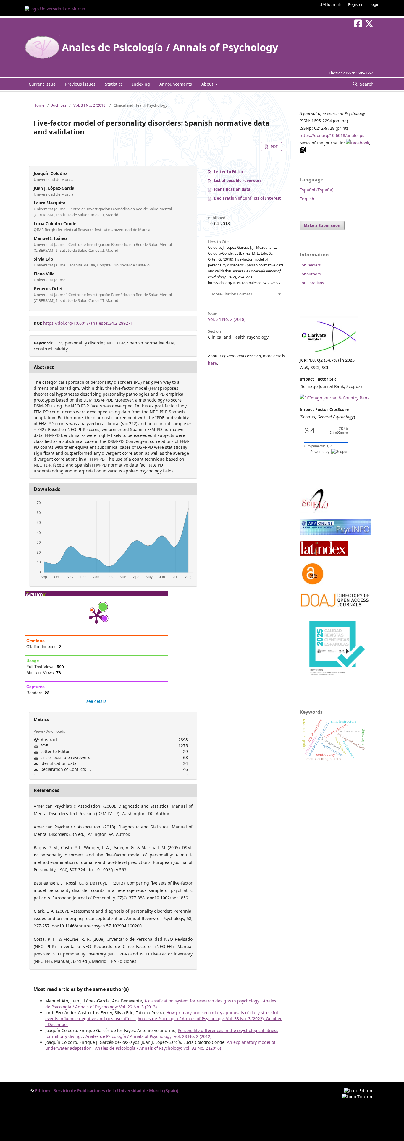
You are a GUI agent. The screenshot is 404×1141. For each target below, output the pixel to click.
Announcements (175, 84)
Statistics (114, 84)
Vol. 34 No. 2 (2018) (89, 105)
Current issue (42, 84)
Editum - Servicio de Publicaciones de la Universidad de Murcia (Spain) (106, 1090)
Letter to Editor (228, 171)
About (207, 84)
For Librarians (312, 282)
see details (96, 701)
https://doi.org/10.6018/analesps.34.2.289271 (88, 323)
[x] (303, 151)
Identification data (232, 189)
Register (355, 4)
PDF (274, 146)
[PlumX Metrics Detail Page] (96, 615)
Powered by (320, 452)
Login (374, 4)
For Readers (310, 265)
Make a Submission (322, 225)
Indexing (141, 84)
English (307, 198)
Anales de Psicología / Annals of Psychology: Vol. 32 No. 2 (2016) (158, 1048)
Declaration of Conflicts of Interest (247, 198)
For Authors (310, 274)
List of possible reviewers (237, 180)
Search (366, 84)
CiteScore (339, 430)
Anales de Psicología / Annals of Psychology (170, 47)
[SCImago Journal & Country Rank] (334, 398)
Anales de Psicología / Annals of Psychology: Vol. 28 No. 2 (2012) (148, 1036)
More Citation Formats (232, 294)
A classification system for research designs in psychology (202, 1001)
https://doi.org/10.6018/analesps (332, 135)
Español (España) (316, 190)
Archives (58, 105)
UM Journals (330, 4)
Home (38, 105)
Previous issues (80, 84)
